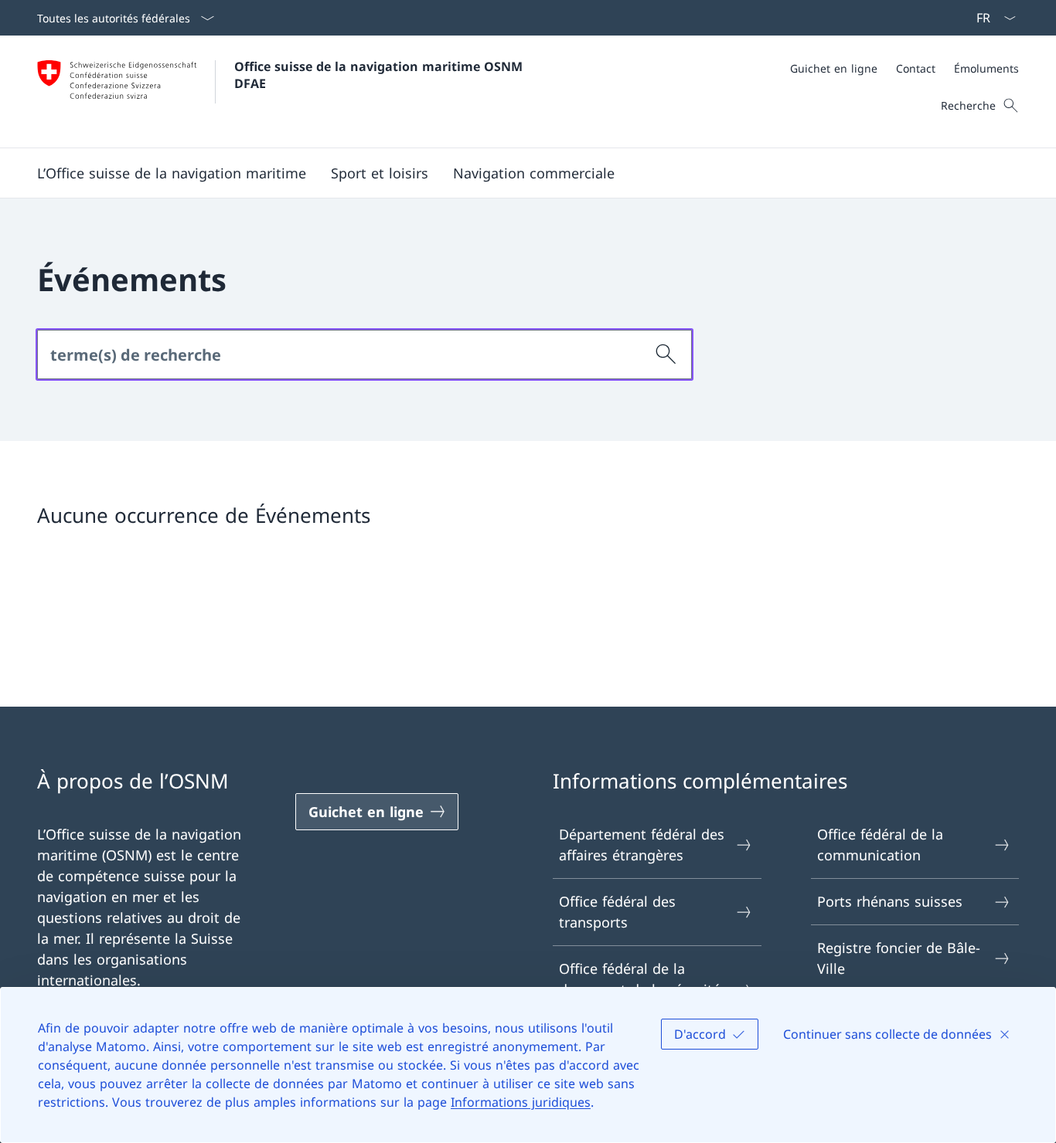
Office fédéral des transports (617, 911)
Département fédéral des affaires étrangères (641, 844)
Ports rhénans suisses (889, 901)
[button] (172, 173)
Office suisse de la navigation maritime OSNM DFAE (380, 75)
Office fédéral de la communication (880, 844)
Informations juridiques (521, 1102)
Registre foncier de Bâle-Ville (898, 958)
